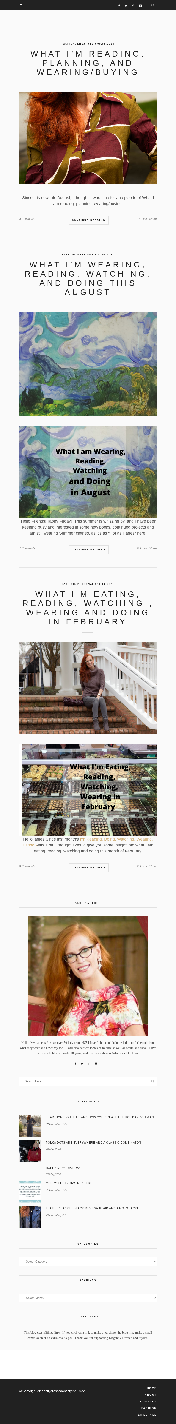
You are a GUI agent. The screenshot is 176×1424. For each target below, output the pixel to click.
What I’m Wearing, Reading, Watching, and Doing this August (88, 278)
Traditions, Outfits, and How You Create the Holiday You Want (101, 1117)
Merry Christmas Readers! (69, 1183)
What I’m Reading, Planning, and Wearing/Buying (88, 63)
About (151, 1394)
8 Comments (27, 866)
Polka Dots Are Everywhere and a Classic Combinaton (93, 1142)
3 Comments (27, 218)
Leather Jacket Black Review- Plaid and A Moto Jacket (93, 1208)
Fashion (68, 44)
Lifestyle (85, 44)
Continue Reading (88, 220)
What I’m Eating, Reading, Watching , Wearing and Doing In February (88, 607)
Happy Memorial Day (63, 1168)
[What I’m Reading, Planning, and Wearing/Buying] (88, 138)
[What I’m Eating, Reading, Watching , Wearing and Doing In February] (88, 688)
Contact (148, 1401)
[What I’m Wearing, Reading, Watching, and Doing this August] (88, 364)
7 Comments (27, 548)
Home (152, 1388)
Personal (85, 254)
